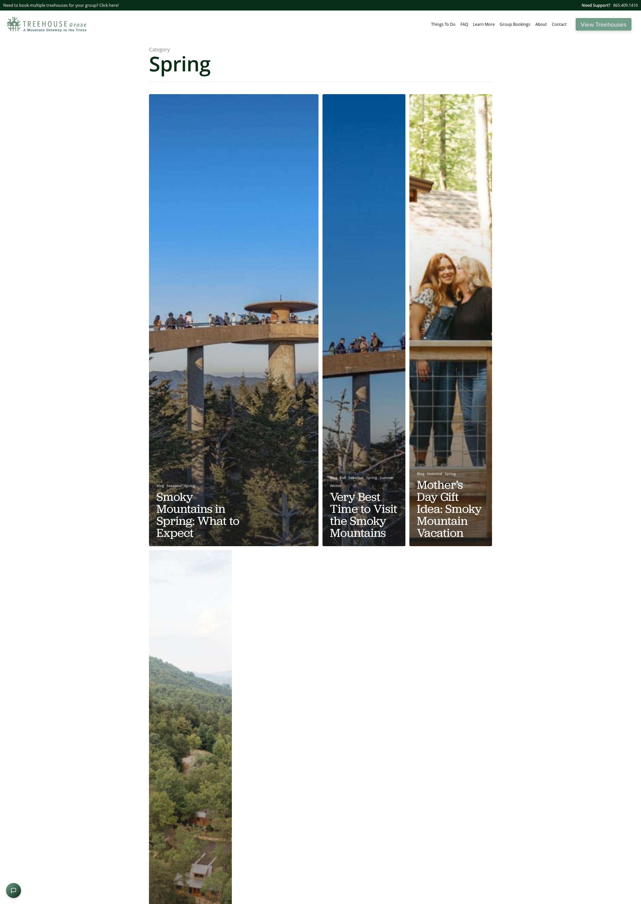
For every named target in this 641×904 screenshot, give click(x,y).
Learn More (484, 24)
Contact (559, 24)
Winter (336, 485)
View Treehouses (603, 24)
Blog (160, 485)
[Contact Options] (13, 890)
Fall (343, 477)
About (541, 24)
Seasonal (174, 485)
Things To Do (443, 24)
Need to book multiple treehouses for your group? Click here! (61, 5)
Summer (387, 477)
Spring (189, 485)
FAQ (464, 24)
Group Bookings (515, 24)
